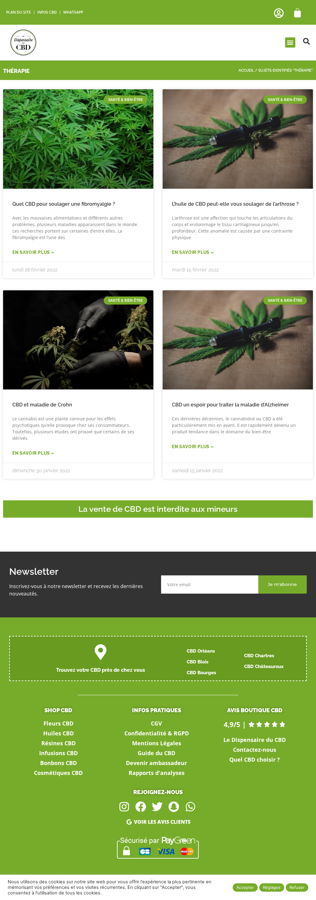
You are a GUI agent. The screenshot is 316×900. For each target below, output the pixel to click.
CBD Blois (197, 662)
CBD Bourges (201, 672)
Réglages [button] (272, 887)
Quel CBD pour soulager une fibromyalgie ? (63, 204)
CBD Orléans (201, 651)
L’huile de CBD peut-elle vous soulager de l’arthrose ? (235, 204)
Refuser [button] (297, 887)
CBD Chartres (259, 655)
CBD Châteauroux (264, 666)
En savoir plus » (33, 252)
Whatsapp (73, 12)
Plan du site (18, 12)
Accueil (246, 70)
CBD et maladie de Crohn (42, 405)
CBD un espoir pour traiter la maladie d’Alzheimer (230, 405)
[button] (290, 42)
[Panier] (297, 13)
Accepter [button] (245, 887)
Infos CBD (47, 12)
